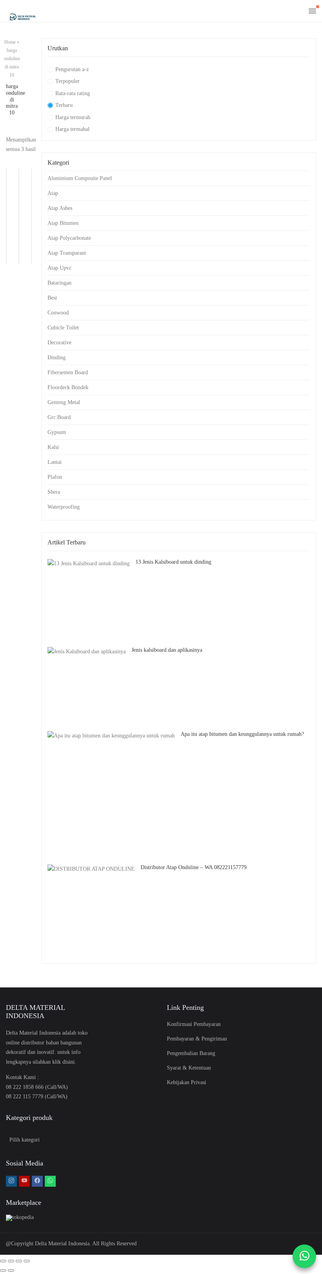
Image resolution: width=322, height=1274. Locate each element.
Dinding (57, 357)
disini (68, 1062)
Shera (54, 492)
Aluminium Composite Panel (80, 178)
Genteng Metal (64, 402)
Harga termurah (72, 117)
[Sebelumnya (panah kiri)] (3, 1270)
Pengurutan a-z (72, 69)
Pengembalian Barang (191, 1053)
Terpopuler (67, 81)
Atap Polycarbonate (69, 238)
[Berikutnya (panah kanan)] (11, 1270)
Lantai (55, 462)
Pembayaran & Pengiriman (197, 1039)
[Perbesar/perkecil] (3, 1261)
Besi (52, 298)
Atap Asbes (60, 208)
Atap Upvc (59, 268)
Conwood (58, 313)
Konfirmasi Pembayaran (194, 1024)
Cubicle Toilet (63, 328)
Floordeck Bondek (68, 387)
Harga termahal (72, 129)
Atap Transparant (67, 253)
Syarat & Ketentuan (189, 1068)
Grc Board (59, 417)
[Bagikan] (19, 1261)
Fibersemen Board (68, 372)
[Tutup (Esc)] (27, 1261)
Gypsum (57, 432)
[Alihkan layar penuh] (11, 1261)
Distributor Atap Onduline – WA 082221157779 (194, 867)
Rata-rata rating (72, 93)
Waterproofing (64, 507)
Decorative (59, 343)
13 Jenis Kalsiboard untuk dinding (173, 562)
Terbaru (64, 105)
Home (10, 42)
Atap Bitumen (63, 223)
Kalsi (53, 447)
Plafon (55, 477)
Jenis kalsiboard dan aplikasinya (167, 650)
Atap (53, 193)
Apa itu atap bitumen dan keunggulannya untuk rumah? (242, 734)
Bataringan (59, 283)
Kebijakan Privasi (186, 1082)
